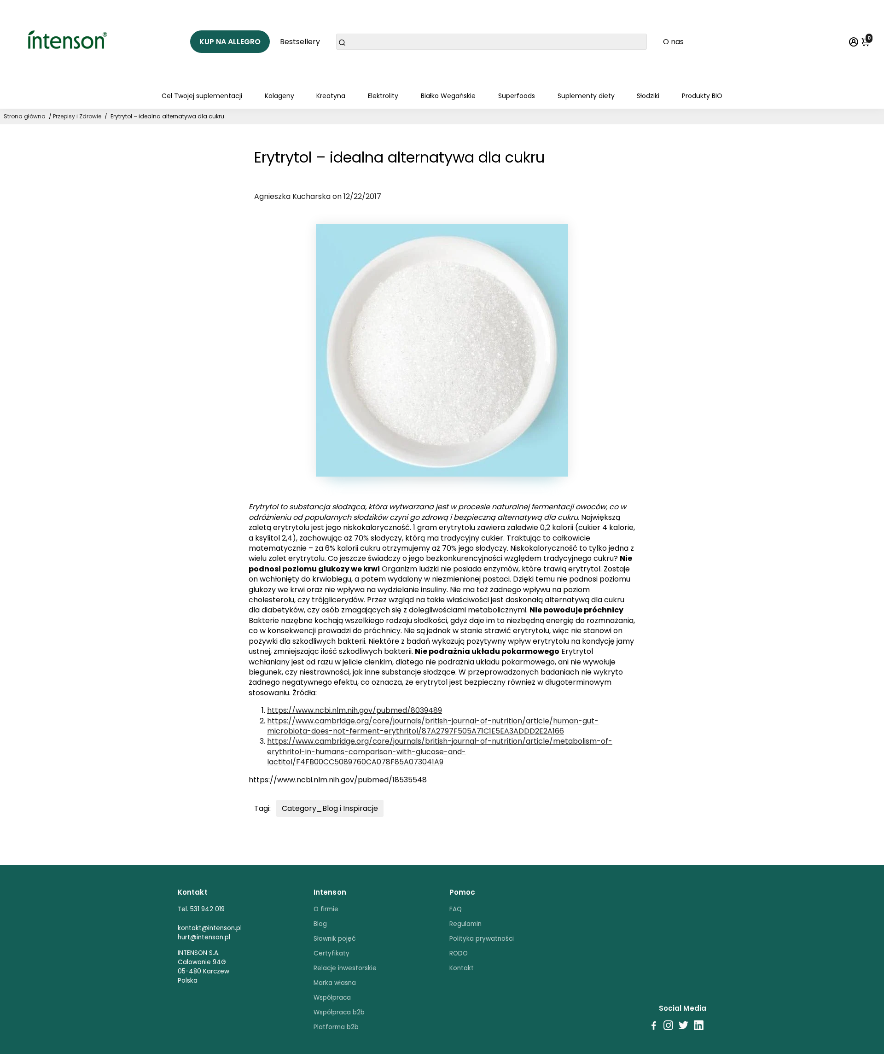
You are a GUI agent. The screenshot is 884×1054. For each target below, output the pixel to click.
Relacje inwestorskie (345, 968)
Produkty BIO (702, 95)
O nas (673, 41)
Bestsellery (300, 41)
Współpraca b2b (339, 1012)
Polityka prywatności (481, 938)
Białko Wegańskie (448, 95)
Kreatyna (330, 95)
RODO (458, 953)
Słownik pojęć (335, 938)
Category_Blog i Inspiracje (330, 808)
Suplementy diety (586, 95)
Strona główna (25, 116)
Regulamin (465, 924)
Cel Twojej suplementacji (202, 95)
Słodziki (648, 95)
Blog (320, 924)
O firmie (326, 909)
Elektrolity (383, 95)
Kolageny (279, 95)
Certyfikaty (331, 953)
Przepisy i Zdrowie (77, 116)
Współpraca (332, 997)
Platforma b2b (336, 1027)
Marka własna (335, 982)
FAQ (455, 909)
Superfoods (516, 95)
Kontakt (461, 968)
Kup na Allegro (230, 41)
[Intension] (70, 41)
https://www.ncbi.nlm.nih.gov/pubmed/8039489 (354, 710)
